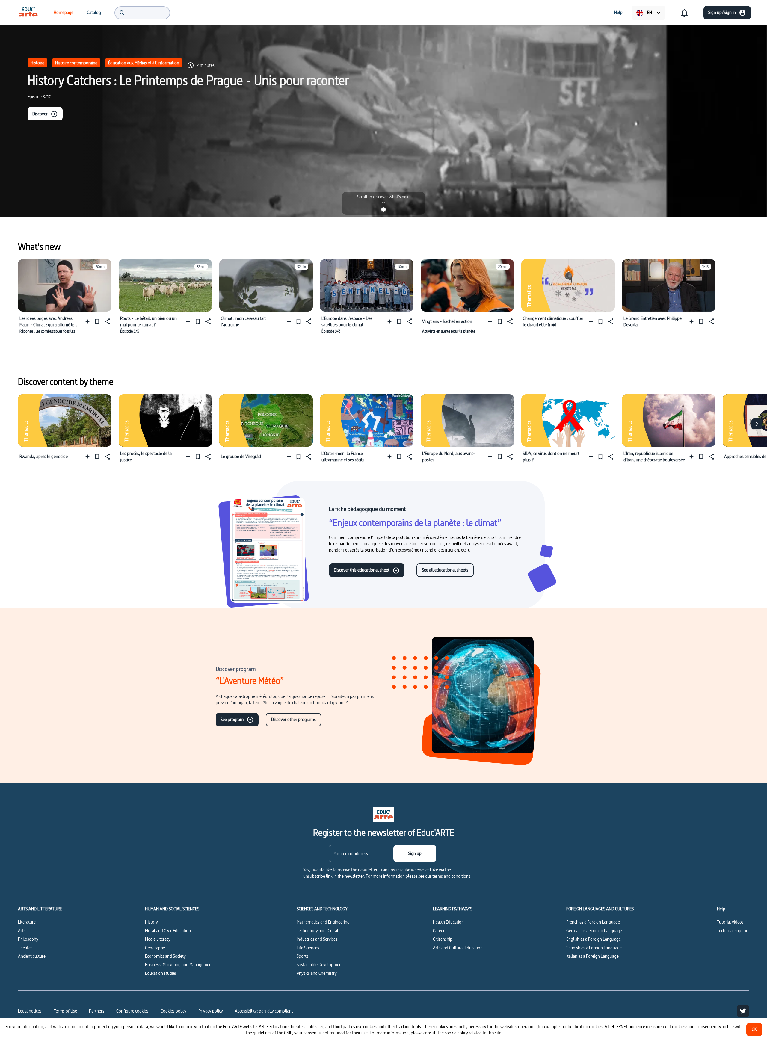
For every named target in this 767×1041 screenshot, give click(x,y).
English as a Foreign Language (593, 939)
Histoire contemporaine (76, 63)
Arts (21, 930)
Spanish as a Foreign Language (594, 948)
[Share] (106, 321)
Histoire (37, 63)
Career (439, 930)
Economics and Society (165, 956)
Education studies (161, 973)
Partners (96, 1011)
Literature (27, 922)
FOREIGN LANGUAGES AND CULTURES (600, 909)
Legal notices (30, 1011)
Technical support (733, 930)
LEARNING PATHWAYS (452, 909)
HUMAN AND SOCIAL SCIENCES (172, 909)
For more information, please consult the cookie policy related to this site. (436, 1033)
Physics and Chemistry (317, 973)
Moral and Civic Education (168, 930)
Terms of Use (65, 1011)
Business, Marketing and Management (179, 964)
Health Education (448, 922)
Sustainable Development (320, 964)
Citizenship (442, 939)
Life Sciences (308, 948)
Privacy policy (210, 1011)
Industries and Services (317, 939)
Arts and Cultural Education (458, 948)
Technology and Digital (317, 930)
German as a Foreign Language (594, 930)
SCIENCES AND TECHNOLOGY (322, 909)
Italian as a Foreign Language (592, 956)
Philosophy (28, 939)
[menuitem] (28, 12)
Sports (302, 956)
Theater (25, 948)
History (151, 922)
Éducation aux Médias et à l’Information (143, 63)
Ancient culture (32, 956)
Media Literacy (157, 939)
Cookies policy (173, 1011)
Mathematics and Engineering (323, 922)
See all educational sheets (445, 570)
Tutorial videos (730, 922)
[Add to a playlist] (88, 321)
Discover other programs (293, 719)
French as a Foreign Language (593, 922)
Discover (40, 114)
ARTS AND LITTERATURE (40, 909)
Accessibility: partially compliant (264, 1011)
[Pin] (97, 321)
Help (721, 909)
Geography (155, 948)
